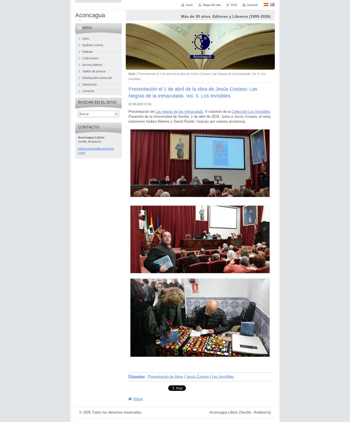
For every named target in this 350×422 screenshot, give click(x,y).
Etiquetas (136, 376)
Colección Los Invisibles (251, 112)
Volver (138, 399)
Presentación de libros (165, 376)
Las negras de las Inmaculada (179, 112)
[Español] (266, 4)
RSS (234, 5)
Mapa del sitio (212, 5)
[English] (272, 4)
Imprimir (252, 5)
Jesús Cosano (197, 376)
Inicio (132, 73)
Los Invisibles (223, 376)
